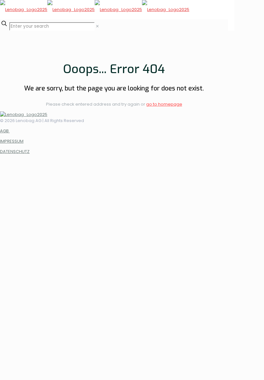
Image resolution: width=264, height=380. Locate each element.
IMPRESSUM (12, 141)
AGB (5, 131)
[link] (97, 26)
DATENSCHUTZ (15, 151)
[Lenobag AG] (94, 9)
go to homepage (164, 104)
